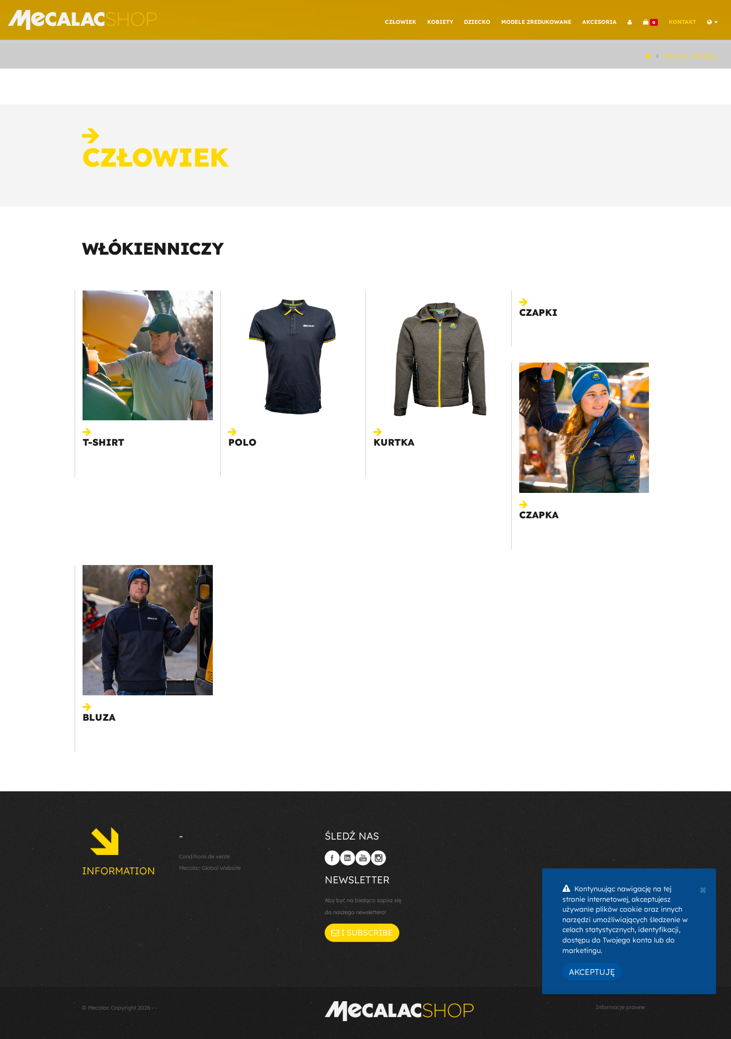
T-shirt (103, 442)
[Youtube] (363, 857)
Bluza (99, 717)
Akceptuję (592, 972)
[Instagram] (378, 857)
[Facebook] (332, 857)
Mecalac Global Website (210, 867)
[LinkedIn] (347, 857)
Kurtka (393, 442)
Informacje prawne (620, 1007)
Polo (242, 442)
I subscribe (366, 933)
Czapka (538, 515)
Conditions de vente (204, 856)
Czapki (538, 312)
